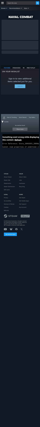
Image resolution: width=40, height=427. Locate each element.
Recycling (22, 186)
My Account (22, 207)
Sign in (20, 86)
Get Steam (22, 197)
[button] (4, 8)
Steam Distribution (9, 186)
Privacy (6, 197)
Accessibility (7, 201)
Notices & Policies (9, 204)
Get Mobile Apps (10, 234)
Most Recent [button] (23, 117)
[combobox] (21, 3)
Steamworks (7, 183)
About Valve (22, 177)
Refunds (6, 210)
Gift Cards (7, 189)
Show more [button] (20, 129)
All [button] (4, 117)
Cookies (6, 207)
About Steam (8, 177)
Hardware (22, 183)
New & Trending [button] (12, 117)
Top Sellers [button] (32, 117)
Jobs (20, 180)
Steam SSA (7, 180)
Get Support (22, 204)
